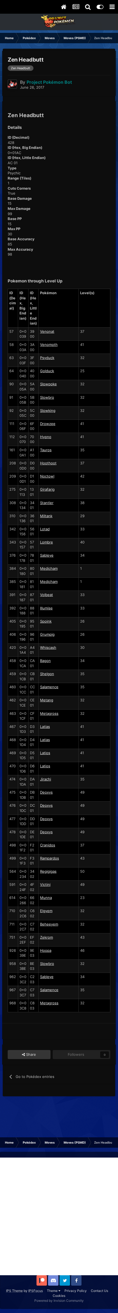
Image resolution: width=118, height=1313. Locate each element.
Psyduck (47, 357)
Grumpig (47, 634)
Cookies (59, 1296)
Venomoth (49, 344)
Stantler (47, 503)
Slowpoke (48, 384)
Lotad (45, 529)
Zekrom (46, 937)
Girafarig (47, 489)
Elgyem (46, 911)
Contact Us (99, 1291)
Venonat (47, 331)
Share (30, 1054)
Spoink (46, 621)
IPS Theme (14, 1291)
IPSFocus (35, 1291)
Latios (45, 753)
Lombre (46, 542)
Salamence (49, 687)
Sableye (47, 555)
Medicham (49, 568)
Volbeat (46, 594)
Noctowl (47, 476)
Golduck (47, 371)
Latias (45, 726)
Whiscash (48, 647)
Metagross (49, 713)
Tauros (46, 450)
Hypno (45, 437)
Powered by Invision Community (59, 1300)
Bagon (45, 660)
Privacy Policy (75, 1291)
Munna (46, 897)
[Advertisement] (59, 1216)
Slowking (47, 410)
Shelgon (47, 674)
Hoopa (45, 950)
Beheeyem (49, 924)
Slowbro (47, 397)
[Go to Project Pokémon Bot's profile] (12, 84)
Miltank (46, 516)
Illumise (46, 608)
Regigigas (48, 871)
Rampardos (49, 858)
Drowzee (47, 423)
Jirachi (45, 779)
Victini (45, 884)
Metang (46, 700)
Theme (52, 1291)
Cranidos (47, 845)
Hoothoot (48, 463)
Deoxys (46, 792)
